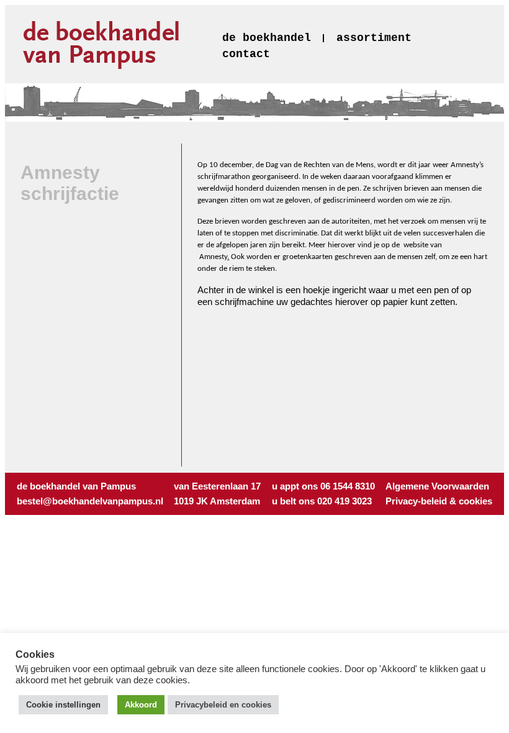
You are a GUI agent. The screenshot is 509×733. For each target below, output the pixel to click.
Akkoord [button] (141, 704)
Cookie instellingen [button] (63, 704)
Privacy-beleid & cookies (438, 501)
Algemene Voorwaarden (437, 486)
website (415, 245)
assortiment (374, 38)
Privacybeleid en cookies (223, 704)
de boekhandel (266, 38)
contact (246, 54)
